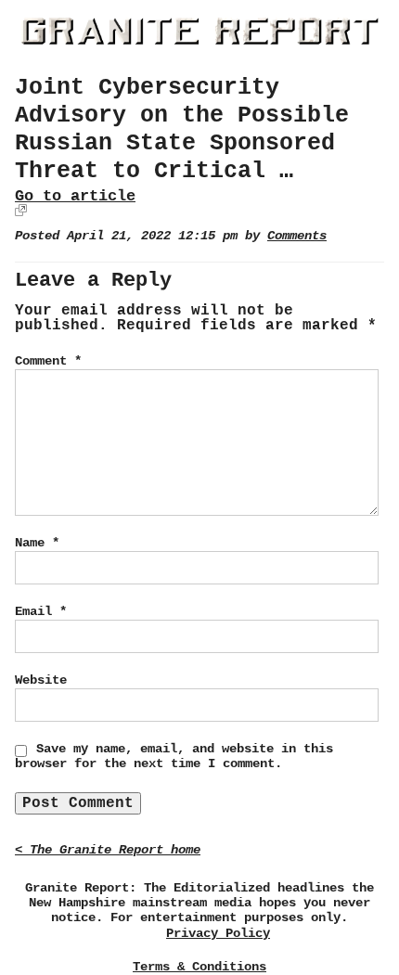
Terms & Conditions (199, 966)
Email (41, 611)
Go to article (75, 196)
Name (37, 542)
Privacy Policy (218, 934)
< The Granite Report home (107, 850)
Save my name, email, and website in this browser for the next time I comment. (174, 756)
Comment (48, 360)
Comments (297, 236)
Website (41, 680)
